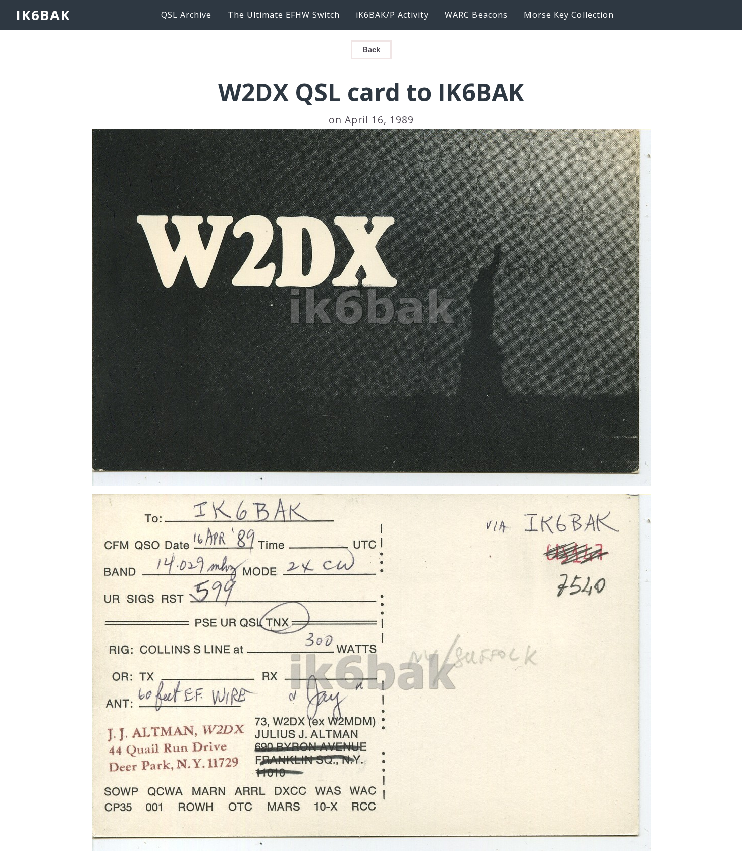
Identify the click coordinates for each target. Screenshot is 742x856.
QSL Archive (186, 14)
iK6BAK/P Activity (392, 14)
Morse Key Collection (569, 14)
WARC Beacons (476, 14)
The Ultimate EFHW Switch (284, 14)
